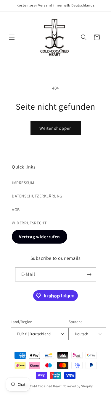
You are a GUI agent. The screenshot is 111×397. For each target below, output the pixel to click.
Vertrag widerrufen (39, 236)
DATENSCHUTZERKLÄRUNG (37, 196)
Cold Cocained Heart (46, 386)
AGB (16, 209)
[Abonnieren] (89, 274)
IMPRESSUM (23, 182)
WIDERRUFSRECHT (29, 223)
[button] (11, 37)
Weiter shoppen (55, 128)
